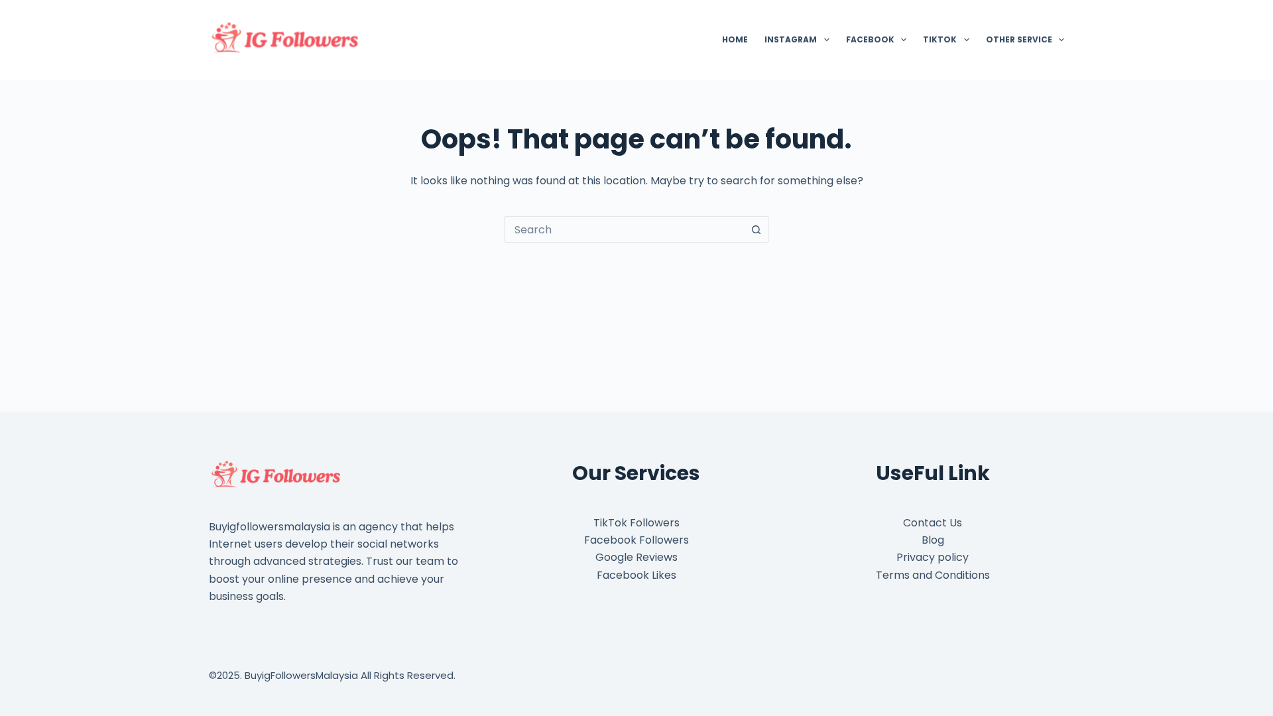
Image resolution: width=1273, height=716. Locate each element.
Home (735, 39)
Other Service (1019, 39)
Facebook (870, 39)
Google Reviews (636, 557)
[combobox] (624, 229)
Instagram (790, 39)
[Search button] (755, 229)
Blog (933, 540)
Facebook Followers (636, 540)
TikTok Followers (636, 522)
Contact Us (932, 522)
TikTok (940, 39)
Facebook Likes (636, 575)
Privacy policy (932, 557)
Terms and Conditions (933, 575)
